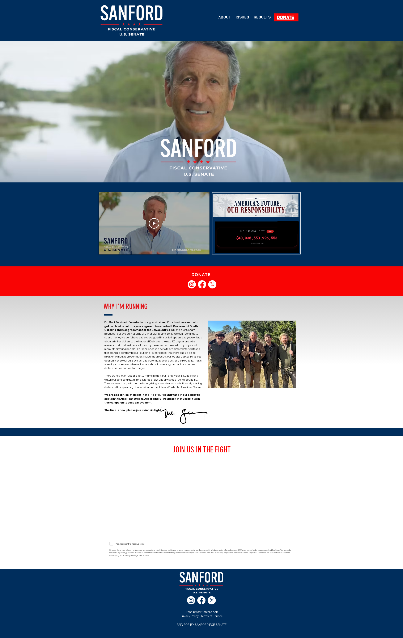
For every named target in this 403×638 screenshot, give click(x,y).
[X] (212, 284)
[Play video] (154, 223)
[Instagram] (192, 284)
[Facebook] (202, 284)
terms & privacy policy (122, 553)
